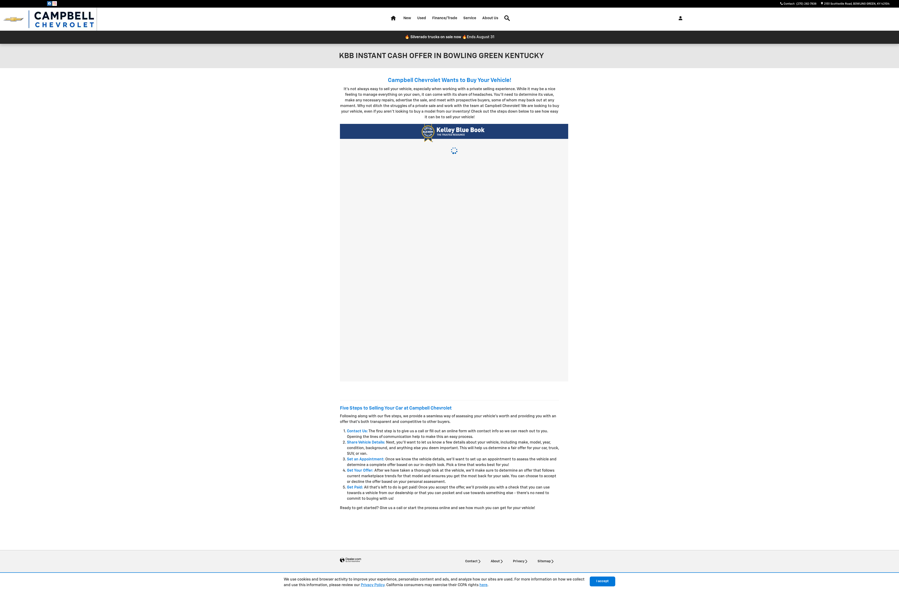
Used (421, 18)
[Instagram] (54, 3)
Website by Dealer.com (350, 560)
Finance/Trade (444, 18)
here (483, 585)
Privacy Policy (372, 585)
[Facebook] (49, 3)
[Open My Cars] (679, 18)
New (407, 18)
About (495, 561)
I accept (602, 581)
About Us (490, 18)
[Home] (13, 19)
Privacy (518, 561)
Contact (471, 561)
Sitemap (544, 561)
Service (469, 18)
